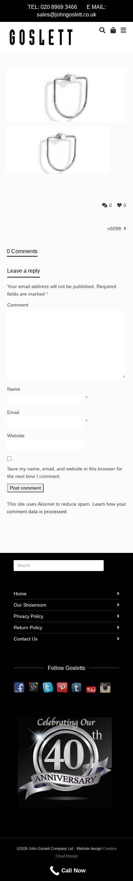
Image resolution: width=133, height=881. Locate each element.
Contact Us (26, 639)
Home (20, 593)
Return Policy (28, 627)
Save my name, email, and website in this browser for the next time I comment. (64, 472)
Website (16, 435)
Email (13, 412)
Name (13, 389)
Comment (17, 305)
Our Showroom (30, 605)
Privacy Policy (28, 616)
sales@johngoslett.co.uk (66, 14)
